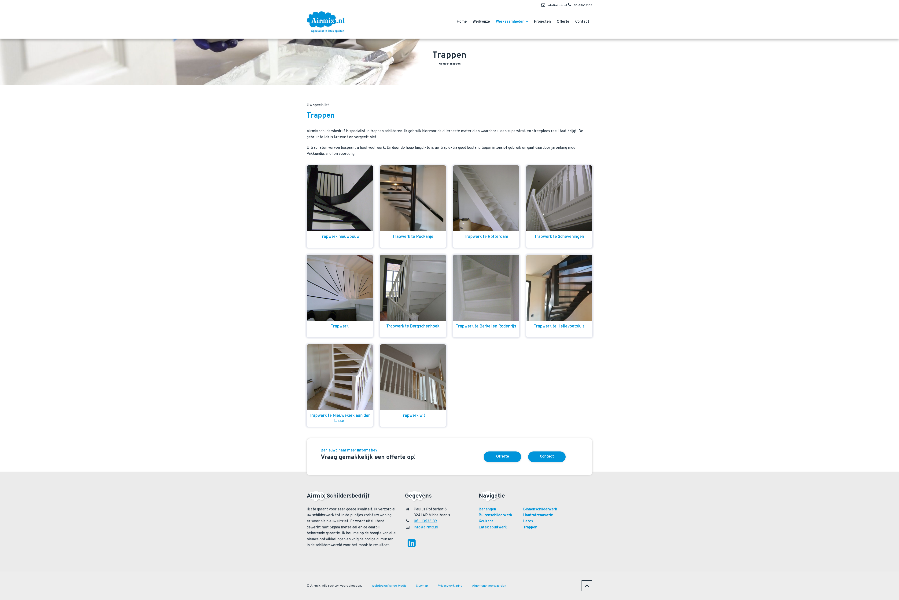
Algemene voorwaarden (489, 586)
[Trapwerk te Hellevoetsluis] (559, 288)
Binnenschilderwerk (540, 509)
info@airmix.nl (557, 5)
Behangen (487, 509)
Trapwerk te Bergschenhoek (412, 326)
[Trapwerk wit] (413, 377)
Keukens (486, 521)
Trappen (530, 527)
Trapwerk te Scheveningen (559, 237)
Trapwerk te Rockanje (412, 237)
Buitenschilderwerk (495, 515)
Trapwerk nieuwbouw (340, 237)
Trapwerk (340, 326)
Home (442, 64)
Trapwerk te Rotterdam (486, 237)
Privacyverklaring (450, 586)
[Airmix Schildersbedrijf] (326, 21)
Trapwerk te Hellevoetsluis (559, 326)
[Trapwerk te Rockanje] (413, 198)
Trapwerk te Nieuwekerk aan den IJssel (340, 418)
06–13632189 (583, 5)
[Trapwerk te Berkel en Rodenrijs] (486, 288)
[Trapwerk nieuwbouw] (340, 198)
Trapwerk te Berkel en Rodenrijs (486, 326)
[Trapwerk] (340, 288)
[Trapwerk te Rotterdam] (486, 198)
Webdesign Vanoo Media (389, 586)
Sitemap (422, 586)
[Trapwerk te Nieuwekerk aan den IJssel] (340, 377)
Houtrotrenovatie (538, 515)
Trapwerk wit (413, 415)
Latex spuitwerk (493, 527)
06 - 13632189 (425, 521)
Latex (528, 521)
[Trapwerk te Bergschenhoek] (413, 288)
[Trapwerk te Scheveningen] (559, 198)
